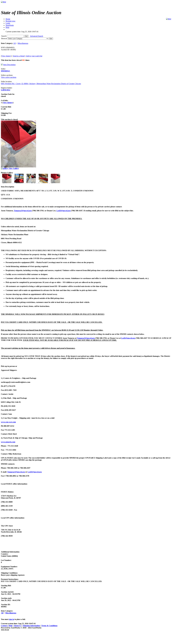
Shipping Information (31, 626)
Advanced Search (36, 36)
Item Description (9, 65)
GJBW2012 (5, 90)
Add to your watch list (34, 56)
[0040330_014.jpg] (43, 182)
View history (6, 56)
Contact (4, 626)
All (14, 43)
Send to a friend (19, 56)
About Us (17, 626)
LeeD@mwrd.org (64, 211)
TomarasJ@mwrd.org (23, 211)
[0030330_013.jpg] (31, 182)
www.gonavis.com (8, 442)
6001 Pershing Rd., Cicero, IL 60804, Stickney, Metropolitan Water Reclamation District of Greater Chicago (41, 84)
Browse (4, 38)
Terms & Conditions (49, 626)
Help (10, 626)
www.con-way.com (8, 422)
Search (4, 36)
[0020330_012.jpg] (19, 182)
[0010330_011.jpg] (7, 182)
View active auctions (8, 77)
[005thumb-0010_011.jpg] (55, 182)
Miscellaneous (23, 43)
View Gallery (13, 168)
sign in (11, 619)
